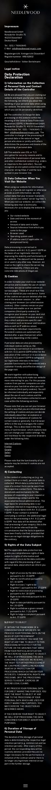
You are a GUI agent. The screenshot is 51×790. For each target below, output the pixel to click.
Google (8, 449)
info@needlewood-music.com (26, 48)
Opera (7, 455)
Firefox (8, 446)
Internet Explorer (13, 443)
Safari (8, 452)
